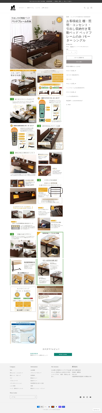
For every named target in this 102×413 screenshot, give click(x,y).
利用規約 (33, 375)
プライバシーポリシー (36, 372)
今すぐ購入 (79, 61)
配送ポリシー (34, 378)
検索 (32, 385)
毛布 (11, 370)
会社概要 (33, 370)
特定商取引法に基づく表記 (37, 383)
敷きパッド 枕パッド (15, 375)
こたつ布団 (12, 385)
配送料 (71, 46)
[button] (22, 7)
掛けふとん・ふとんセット (16, 372)
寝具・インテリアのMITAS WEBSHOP (53, 409)
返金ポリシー (34, 380)
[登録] (35, 397)
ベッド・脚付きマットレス (16, 388)
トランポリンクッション (16, 383)
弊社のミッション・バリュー (38, 388)
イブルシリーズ (14, 380)
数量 (67, 49)
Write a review (63, 354)
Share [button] (69, 104)
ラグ (11, 378)
